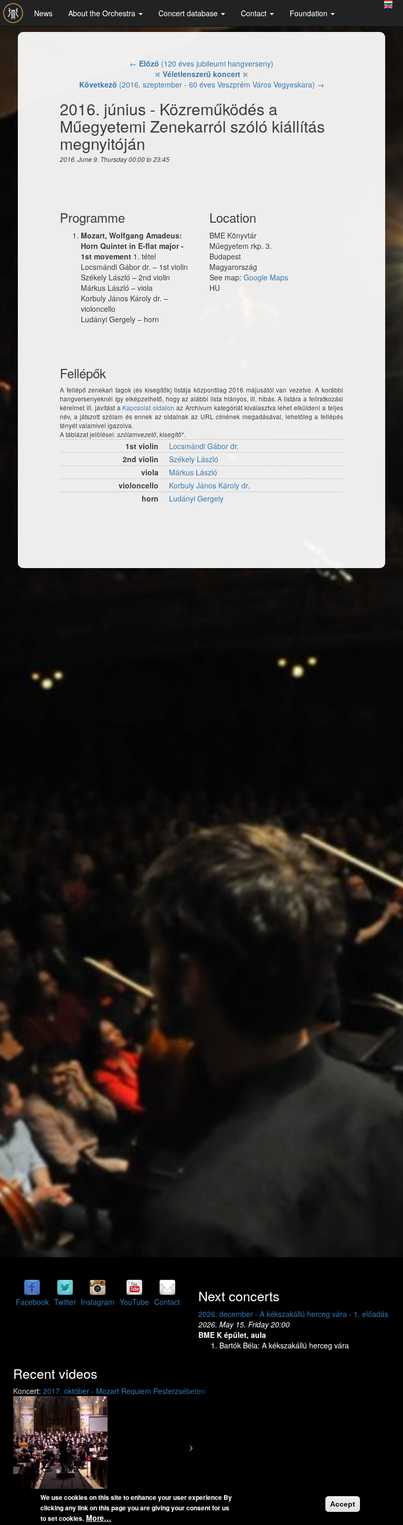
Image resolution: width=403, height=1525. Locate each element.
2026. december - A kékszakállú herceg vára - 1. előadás (293, 1314)
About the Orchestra (102, 13)
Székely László (193, 459)
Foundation (310, 13)
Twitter (65, 1302)
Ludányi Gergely (196, 498)
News (43, 13)
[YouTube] (134, 1286)
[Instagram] (97, 1286)
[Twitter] (65, 1286)
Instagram (97, 1302)
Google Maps (265, 277)
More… (98, 1517)
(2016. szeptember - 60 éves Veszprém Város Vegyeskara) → (201, 84)
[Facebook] (32, 1286)
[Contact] (167, 1286)
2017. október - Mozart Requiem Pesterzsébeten (124, 1391)
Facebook (32, 1302)
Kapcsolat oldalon (148, 407)
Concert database (189, 13)
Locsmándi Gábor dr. (204, 446)
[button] (27, 1443)
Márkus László (193, 472)
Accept (342, 1504)
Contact (255, 13)
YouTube (134, 1302)
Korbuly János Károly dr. (209, 485)
